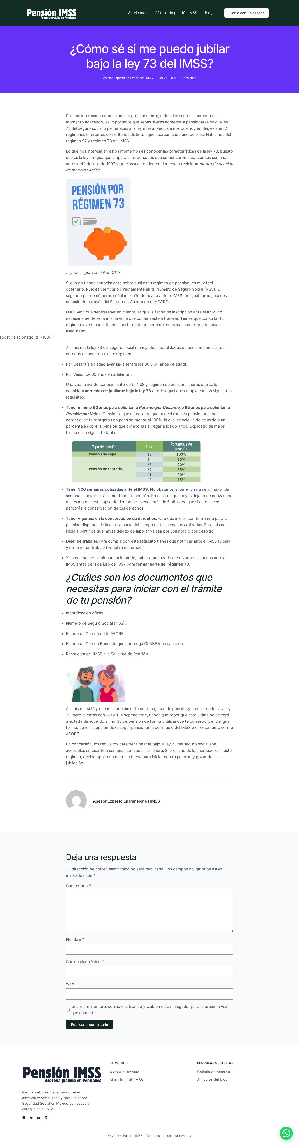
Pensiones (189, 78)
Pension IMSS (132, 1135)
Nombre (75, 939)
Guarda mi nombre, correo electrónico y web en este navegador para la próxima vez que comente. (149, 1009)
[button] (286, 1133)
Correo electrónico (85, 961)
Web (70, 984)
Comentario (78, 885)
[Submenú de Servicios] (146, 13)
